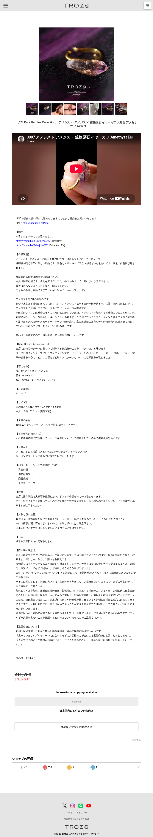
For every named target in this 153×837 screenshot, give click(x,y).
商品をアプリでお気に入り (76, 726)
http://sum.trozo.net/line (36, 223)
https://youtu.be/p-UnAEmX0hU (33, 241)
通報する (136, 740)
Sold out (76, 701)
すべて (24, 767)
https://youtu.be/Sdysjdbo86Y (32, 245)
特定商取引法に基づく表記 (76, 819)
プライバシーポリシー (76, 812)
